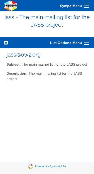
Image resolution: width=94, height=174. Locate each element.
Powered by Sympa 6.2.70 (50, 166)
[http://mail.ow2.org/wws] (11, 6)
